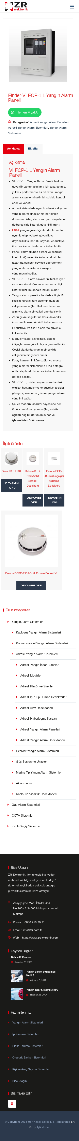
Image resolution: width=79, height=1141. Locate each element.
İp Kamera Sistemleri (25, 1034)
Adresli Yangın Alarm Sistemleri (28, 127)
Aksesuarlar (24, 783)
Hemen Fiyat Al (27, 112)
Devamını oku (12, 485)
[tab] (13, 149)
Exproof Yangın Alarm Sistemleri (37, 751)
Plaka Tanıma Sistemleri (27, 1045)
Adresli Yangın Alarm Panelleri (49, 122)
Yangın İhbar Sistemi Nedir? (42, 989)
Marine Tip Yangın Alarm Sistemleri (39, 772)
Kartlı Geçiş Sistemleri (26, 826)
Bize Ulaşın (19, 1080)
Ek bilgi (33, 148)
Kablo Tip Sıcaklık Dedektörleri (36, 794)
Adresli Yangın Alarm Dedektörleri (42, 740)
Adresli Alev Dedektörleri (36, 708)
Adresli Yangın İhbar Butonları (39, 664)
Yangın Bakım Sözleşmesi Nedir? (41, 973)
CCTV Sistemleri (23, 815)
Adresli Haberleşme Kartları (38, 718)
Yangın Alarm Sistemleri (27, 621)
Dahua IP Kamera (21, 957)
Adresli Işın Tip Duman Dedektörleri (43, 697)
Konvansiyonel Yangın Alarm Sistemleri (42, 643)
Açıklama (13, 148)
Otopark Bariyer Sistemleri (29, 1057)
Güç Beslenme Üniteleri (31, 761)
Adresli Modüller (31, 675)
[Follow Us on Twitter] (12, 1104)
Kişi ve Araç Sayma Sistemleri (31, 1069)
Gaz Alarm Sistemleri (26, 804)
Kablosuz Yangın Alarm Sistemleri (38, 632)
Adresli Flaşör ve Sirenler (36, 686)
